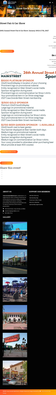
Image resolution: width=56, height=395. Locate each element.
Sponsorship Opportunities (36, 204)
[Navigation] (50, 2)
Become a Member (34, 202)
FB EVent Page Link (6, 163)
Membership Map (33, 198)
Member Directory (34, 195)
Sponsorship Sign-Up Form (9, 151)
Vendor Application (7, 51)
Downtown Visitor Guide (35, 200)
